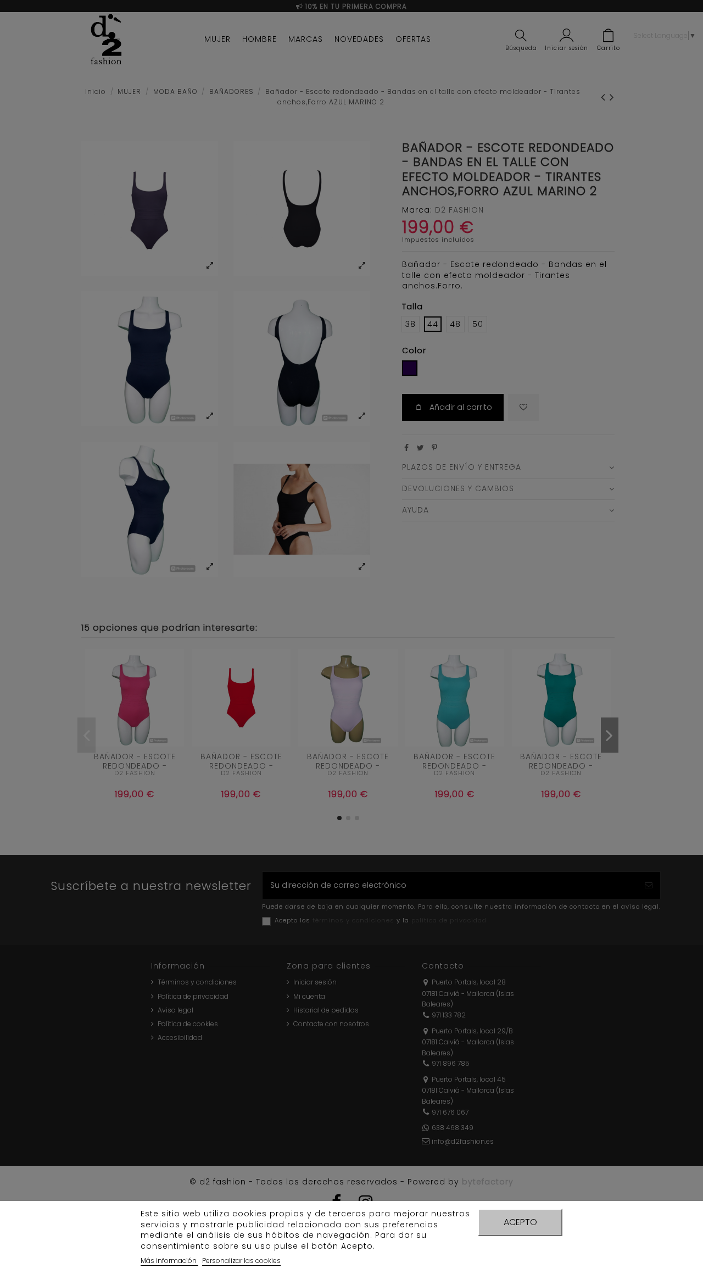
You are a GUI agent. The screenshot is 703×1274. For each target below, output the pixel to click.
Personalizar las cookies (241, 1260)
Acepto (520, 1222)
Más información (169, 1260)
